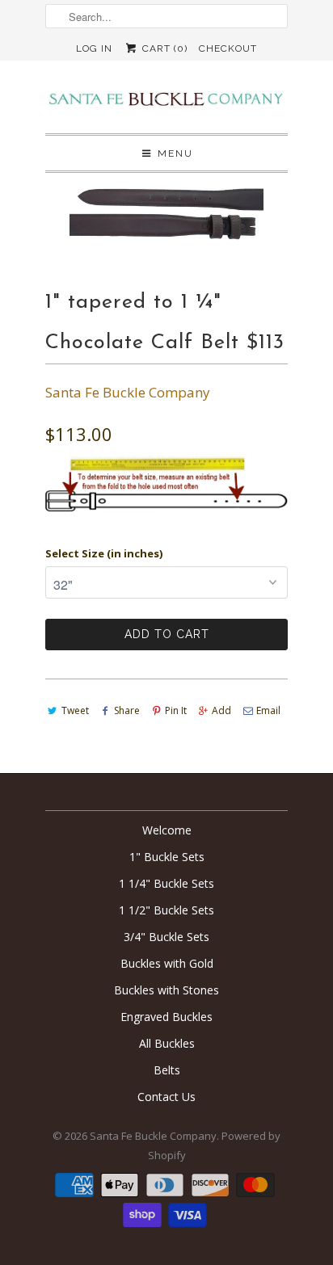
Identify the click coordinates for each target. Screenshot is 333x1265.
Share (127, 710)
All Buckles (167, 1043)
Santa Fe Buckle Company (127, 392)
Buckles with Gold (166, 963)
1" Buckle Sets (166, 856)
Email (268, 710)
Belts (167, 1070)
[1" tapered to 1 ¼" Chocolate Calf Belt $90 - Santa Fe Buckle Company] (166, 211)
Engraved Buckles (166, 1016)
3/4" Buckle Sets (166, 936)
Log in (94, 48)
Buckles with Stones (166, 990)
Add (221, 710)
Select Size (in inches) (103, 553)
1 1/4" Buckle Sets (166, 883)
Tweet (75, 710)
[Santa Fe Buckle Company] (166, 103)
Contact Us (166, 1096)
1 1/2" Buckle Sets (166, 910)
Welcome (167, 830)
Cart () (163, 48)
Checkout (228, 48)
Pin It (176, 710)
